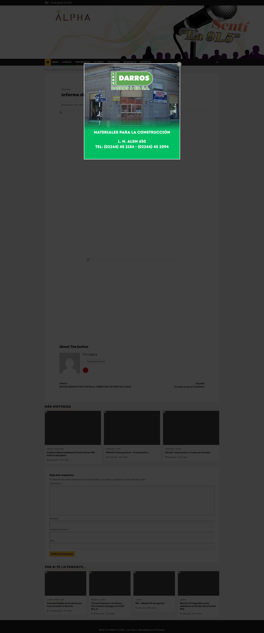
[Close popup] (179, 64)
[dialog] (132, 111)
